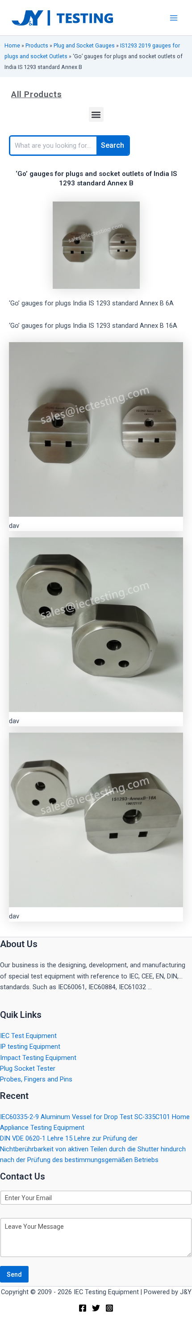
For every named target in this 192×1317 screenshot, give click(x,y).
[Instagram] (109, 1308)
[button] (96, 114)
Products (36, 45)
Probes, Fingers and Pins (36, 1079)
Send (14, 1274)
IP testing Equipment (30, 1046)
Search (112, 145)
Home (12, 45)
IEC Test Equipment (28, 1036)
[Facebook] (83, 1308)
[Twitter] (96, 1308)
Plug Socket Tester (27, 1068)
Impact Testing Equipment (38, 1058)
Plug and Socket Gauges (84, 45)
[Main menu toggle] (173, 18)
